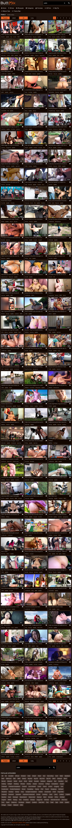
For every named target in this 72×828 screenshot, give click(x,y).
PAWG (13, 73)
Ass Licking (50, 776)
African (17, 776)
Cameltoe (60, 781)
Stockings (21, 802)
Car (66, 781)
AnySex (50, 129)
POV (20, 799)
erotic (15, 36)
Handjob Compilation (31, 791)
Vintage (4, 805)
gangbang (35, 369)
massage (8, 609)
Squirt (7, 802)
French (47, 789)
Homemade (48, 791)
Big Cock (42, 778)
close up (55, 129)
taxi (44, 147)
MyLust (50, 147)
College (48, 784)
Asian (39, 776)
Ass (44, 776)
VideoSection (4, 276)
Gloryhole (4, 791)
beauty (53, 36)
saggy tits (8, 147)
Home (3, 8)
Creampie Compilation (14, 786)
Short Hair (64, 799)
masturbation (60, 756)
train (58, 55)
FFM (42, 789)
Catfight (10, 784)
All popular (20, 8)
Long (32, 18)
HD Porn (48, 8)
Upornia (50, 184)
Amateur (23, 776)
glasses (11, 92)
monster (65, 701)
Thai (47, 802)
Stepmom (14, 802)
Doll (62, 786)
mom (32, 203)
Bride (25, 781)
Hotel (54, 791)
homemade (9, 406)
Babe (61, 776)
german (18, 166)
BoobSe (3, 240)
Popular (5, 18)
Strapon (28, 802)
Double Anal (5, 789)
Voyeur (9, 805)
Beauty (24, 778)
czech (8, 55)
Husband (4, 794)
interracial (38, 387)
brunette (8, 184)
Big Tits (56, 8)
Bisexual (60, 778)
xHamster (3, 55)
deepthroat (57, 221)
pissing (32, 332)
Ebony (23, 789)
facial (11, 221)
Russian (33, 799)
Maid (9, 797)
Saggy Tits (39, 799)
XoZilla (26, 276)
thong (34, 110)
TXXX (26, 73)
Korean (38, 794)
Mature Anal (32, 797)
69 (5, 776)
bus (43, 184)
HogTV (26, 147)
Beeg (26, 110)
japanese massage (35, 701)
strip (33, 590)
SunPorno (3, 461)
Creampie (4, 786)
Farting (37, 789)
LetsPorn (3, 129)
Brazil (20, 781)
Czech (39, 786)
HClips (2, 221)
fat (8, 110)
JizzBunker (4, 73)
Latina (55, 794)
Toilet (52, 802)
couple (35, 240)
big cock (11, 276)
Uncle (61, 802)
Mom (45, 797)
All (23, 18)
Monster (50, 797)
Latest (14, 18)
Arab (29, 776)
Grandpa (11, 791)
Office (56, 797)
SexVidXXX (3, 110)
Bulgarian (49, 781)
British (30, 781)
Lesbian (62, 794)
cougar (40, 147)
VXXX (26, 166)
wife (20, 55)
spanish (59, 369)
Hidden (40, 791)
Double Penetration (15, 789)
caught (40, 240)
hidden (35, 147)
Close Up (41, 784)
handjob (7, 369)
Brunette (36, 781)
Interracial (11, 794)
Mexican (39, 797)
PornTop (3, 553)
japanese (63, 36)
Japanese (18, 794)
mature (37, 55)
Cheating (16, 784)
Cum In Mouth (32, 786)
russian (40, 516)
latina (33, 295)
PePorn (3, 184)
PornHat (3, 203)
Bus (55, 781)
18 (54, 276)
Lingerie (68, 794)
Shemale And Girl (55, 799)
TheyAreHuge (52, 110)
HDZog (50, 424)
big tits (58, 110)
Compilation (55, 784)
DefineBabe (51, 92)
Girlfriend (60, 789)
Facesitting (30, 789)
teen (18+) (40, 627)
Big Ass (30, 778)
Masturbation (23, 797)
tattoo (8, 553)
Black (65, 778)
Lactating (44, 794)
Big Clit (36, 778)
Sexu (26, 92)
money (35, 664)
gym (64, 129)
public (7, 36)
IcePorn (3, 147)
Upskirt (67, 802)
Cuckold (24, 786)
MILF (19, 36)
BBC (40, 719)
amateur (11, 332)
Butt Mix (8, 3)
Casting (4, 784)
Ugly (56, 802)
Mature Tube (5, 11)
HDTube (51, 73)
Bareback (67, 776)
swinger (33, 738)
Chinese (23, 784)
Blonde (3, 781)
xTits (50, 36)
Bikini (54, 778)
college (30, 92)
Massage (15, 797)
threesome (56, 387)
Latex (50, 794)
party (60, 553)
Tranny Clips (16, 11)
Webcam (16, 805)
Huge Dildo (60, 791)
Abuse (27, 824)
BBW (13, 55)
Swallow (34, 802)
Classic (35, 784)
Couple (62, 784)
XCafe (26, 129)
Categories (29, 8)
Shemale (46, 799)
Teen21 (50, 276)
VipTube (51, 627)
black (64, 295)
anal (53, 203)
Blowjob (10, 781)
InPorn (26, 221)
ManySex (3, 258)
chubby (13, 129)
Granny (17, 791)
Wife (21, 805)
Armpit (34, 776)
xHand (50, 55)
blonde (30, 184)
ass (11, 36)
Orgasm (4, 799)
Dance (44, 786)
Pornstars (39, 8)
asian (11, 387)
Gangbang (53, 789)
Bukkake (43, 781)
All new (11, 8)
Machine (4, 797)
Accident (11, 776)
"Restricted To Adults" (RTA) (18, 822)
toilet (30, 73)
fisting (7, 516)
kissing (30, 627)
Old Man (62, 797)
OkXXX (50, 406)
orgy (59, 350)
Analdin (3, 36)
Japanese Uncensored (28, 794)
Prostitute (26, 799)
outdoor (18, 129)
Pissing (15, 799)
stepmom (42, 55)
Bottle (15, 781)
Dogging (56, 786)
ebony (56, 295)
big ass (35, 36)
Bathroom (8, 778)
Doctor (50, 786)
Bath (3, 778)
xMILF (2, 92)
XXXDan (27, 332)
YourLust (27, 203)
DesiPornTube (28, 36)
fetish (62, 55)
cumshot (32, 387)
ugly (37, 646)
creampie (16, 369)
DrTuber (3, 166)
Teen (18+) (41, 802)
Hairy (22, 791)
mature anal (16, 461)
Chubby (29, 784)
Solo (3, 802)
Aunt (56, 776)
